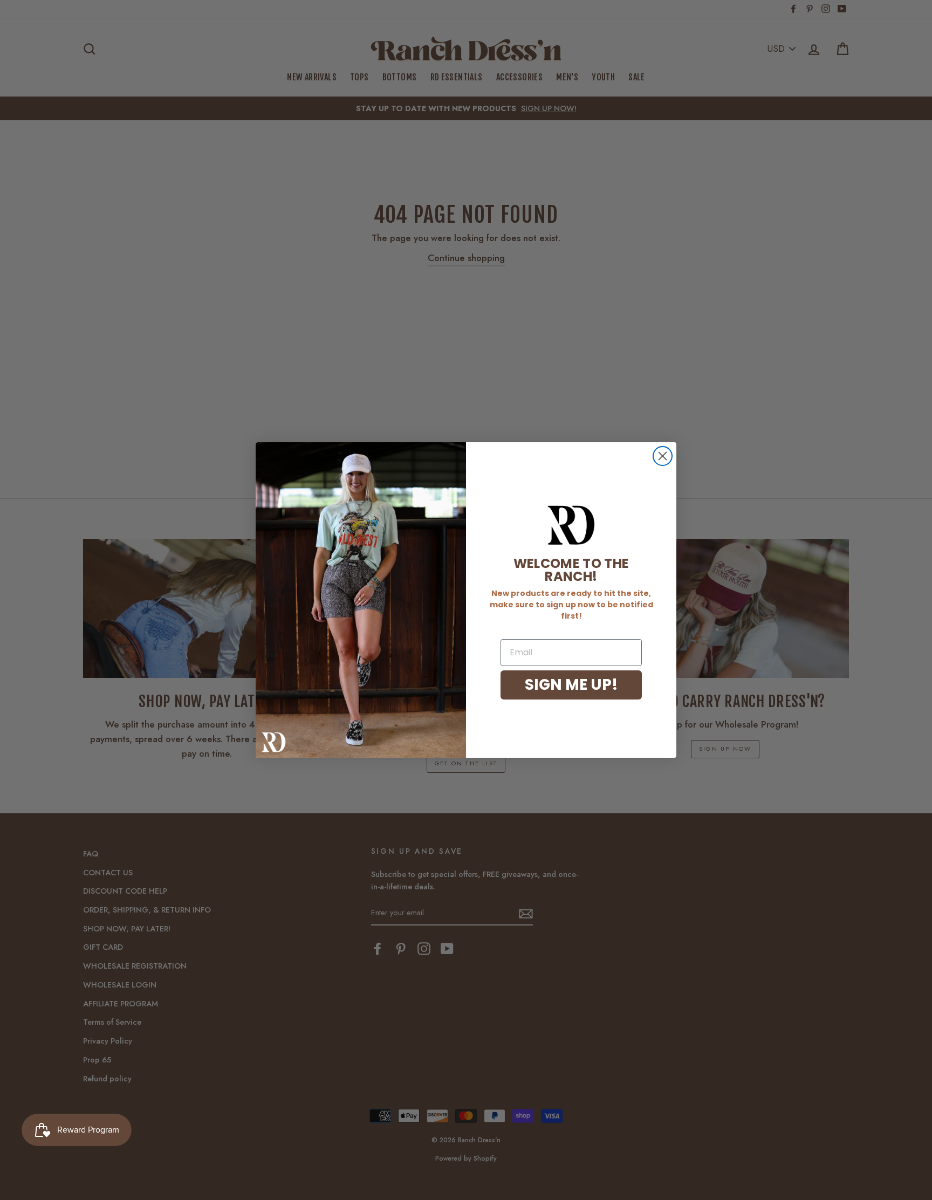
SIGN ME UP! (571, 684)
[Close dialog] (662, 456)
